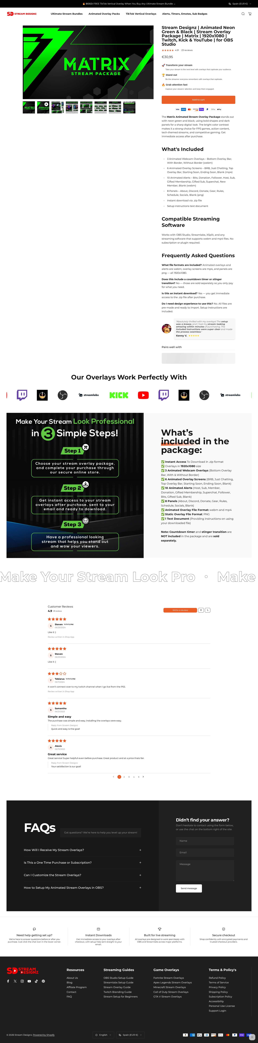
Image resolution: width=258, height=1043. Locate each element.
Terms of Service (219, 982)
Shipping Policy (218, 992)
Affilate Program (77, 987)
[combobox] (240, 4)
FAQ (69, 996)
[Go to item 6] (101, 107)
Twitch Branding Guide (118, 992)
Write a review (180, 610)
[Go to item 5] (86, 107)
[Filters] (201, 610)
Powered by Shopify (44, 1035)
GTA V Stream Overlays (167, 996)
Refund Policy (217, 977)
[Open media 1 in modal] (88, 62)
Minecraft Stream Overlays (169, 987)
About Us (72, 977)
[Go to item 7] (115, 107)
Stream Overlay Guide (117, 987)
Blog (69, 982)
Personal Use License (222, 1005)
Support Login (217, 1010)
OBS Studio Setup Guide (118, 977)
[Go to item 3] (57, 107)
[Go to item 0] (29, 107)
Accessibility (216, 1001)
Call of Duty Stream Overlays (170, 992)
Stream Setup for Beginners (121, 996)
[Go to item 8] (129, 107)
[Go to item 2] (43, 107)
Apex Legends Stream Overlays (172, 982)
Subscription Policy (220, 996)
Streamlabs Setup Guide (118, 982)
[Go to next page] (144, 777)
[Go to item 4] (72, 107)
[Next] (146, 69)
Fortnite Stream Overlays (168, 977)
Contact (71, 992)
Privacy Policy (217, 987)
